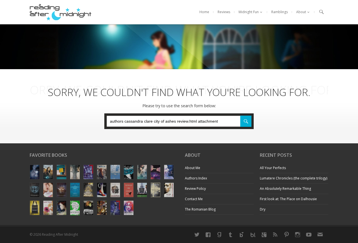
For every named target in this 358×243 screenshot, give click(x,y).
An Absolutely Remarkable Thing (285, 188)
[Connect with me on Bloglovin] (241, 234)
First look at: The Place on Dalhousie (288, 199)
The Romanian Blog (200, 209)
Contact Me (194, 199)
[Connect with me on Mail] (320, 234)
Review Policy (195, 188)
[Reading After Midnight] (60, 12)
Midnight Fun (249, 12)
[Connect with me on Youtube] (308, 234)
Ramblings (279, 12)
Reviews (224, 12)
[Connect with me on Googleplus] (264, 234)
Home (204, 12)
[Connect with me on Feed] (275, 234)
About (301, 12)
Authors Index (196, 178)
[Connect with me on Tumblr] (230, 234)
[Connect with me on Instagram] (297, 234)
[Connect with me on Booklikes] (252, 234)
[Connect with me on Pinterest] (286, 234)
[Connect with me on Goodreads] (219, 234)
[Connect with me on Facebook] (208, 234)
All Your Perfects (273, 167)
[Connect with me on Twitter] (196, 234)
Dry (262, 209)
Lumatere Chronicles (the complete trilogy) (293, 178)
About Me (192, 167)
